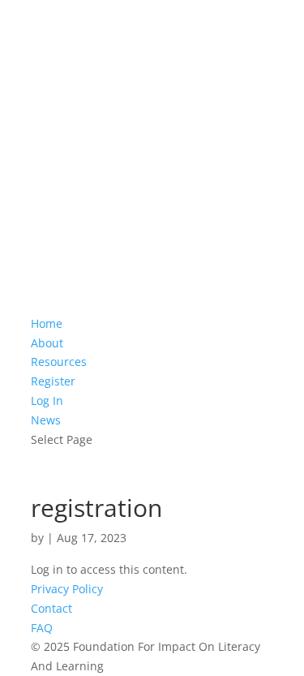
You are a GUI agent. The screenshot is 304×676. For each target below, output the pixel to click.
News (46, 420)
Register (53, 381)
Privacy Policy (67, 588)
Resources (59, 361)
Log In (47, 400)
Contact (51, 608)
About (47, 343)
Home (46, 323)
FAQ (42, 627)
